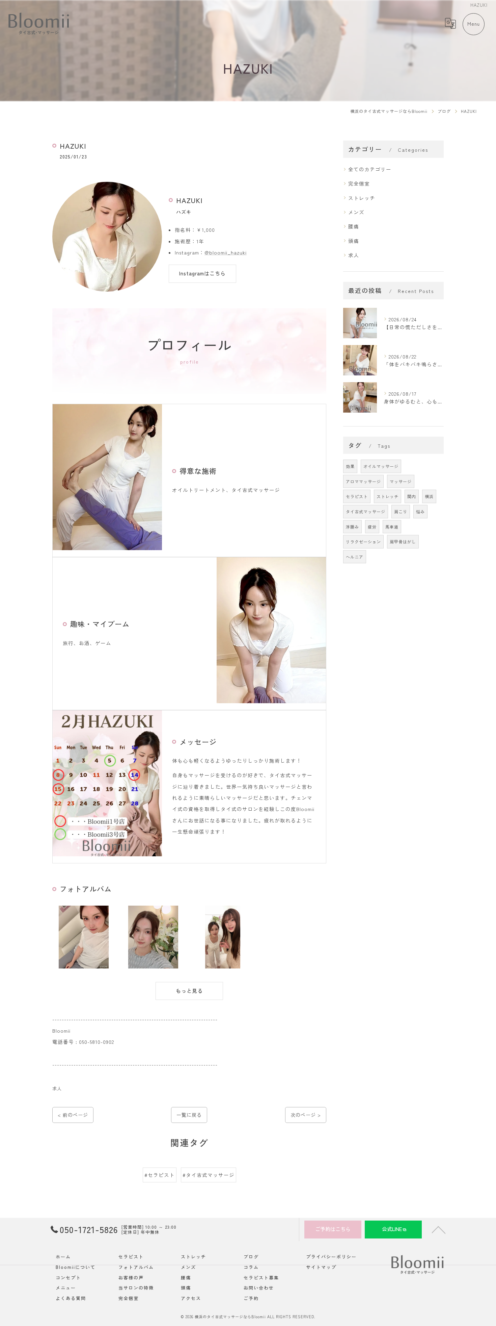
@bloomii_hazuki (225, 252)
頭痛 (353, 240)
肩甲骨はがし (403, 541)
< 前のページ (73, 1114)
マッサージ (401, 481)
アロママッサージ (363, 481)
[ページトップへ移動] (438, 1229)
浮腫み (352, 527)
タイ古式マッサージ (365, 511)
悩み (420, 511)
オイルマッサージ (380, 466)
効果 (350, 466)
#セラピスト (159, 1174)
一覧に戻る (189, 1114)
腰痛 (353, 226)
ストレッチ (361, 197)
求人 (57, 1088)
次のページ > (306, 1114)
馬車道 (391, 527)
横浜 (429, 496)
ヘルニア (354, 557)
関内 (411, 496)
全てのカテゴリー (369, 169)
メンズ (356, 212)
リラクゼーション (363, 541)
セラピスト (357, 496)
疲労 (372, 527)
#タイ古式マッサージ (209, 1174)
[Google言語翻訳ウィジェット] (450, 23)
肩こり (400, 511)
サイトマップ (321, 1267)
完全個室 (359, 183)
